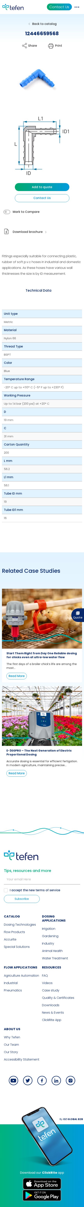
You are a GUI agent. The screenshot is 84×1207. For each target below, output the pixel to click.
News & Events (53, 1012)
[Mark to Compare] (7, 212)
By (71, 1119)
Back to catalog (44, 24)
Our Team (11, 1044)
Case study (50, 990)
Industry (48, 943)
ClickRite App (51, 1020)
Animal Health (52, 951)
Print (58, 46)
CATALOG (12, 916)
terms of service (48, 890)
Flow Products (14, 932)
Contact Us (59, 6)
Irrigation (48, 928)
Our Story (11, 1052)
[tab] (38, 290)
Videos (47, 983)
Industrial (11, 983)
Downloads (50, 1005)
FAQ (45, 975)
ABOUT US (12, 1029)
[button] (35, 80)
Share (32, 46)
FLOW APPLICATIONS (20, 967)
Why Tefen (12, 1037)
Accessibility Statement (21, 1059)
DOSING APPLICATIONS (54, 918)
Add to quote (42, 187)
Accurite (10, 939)
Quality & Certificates (58, 998)
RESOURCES (51, 967)
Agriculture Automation (21, 975)
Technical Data (38, 290)
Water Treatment (55, 958)
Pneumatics (13, 990)
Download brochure (28, 232)
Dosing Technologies (20, 924)
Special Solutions (17, 947)
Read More (17, 676)
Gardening (50, 936)
